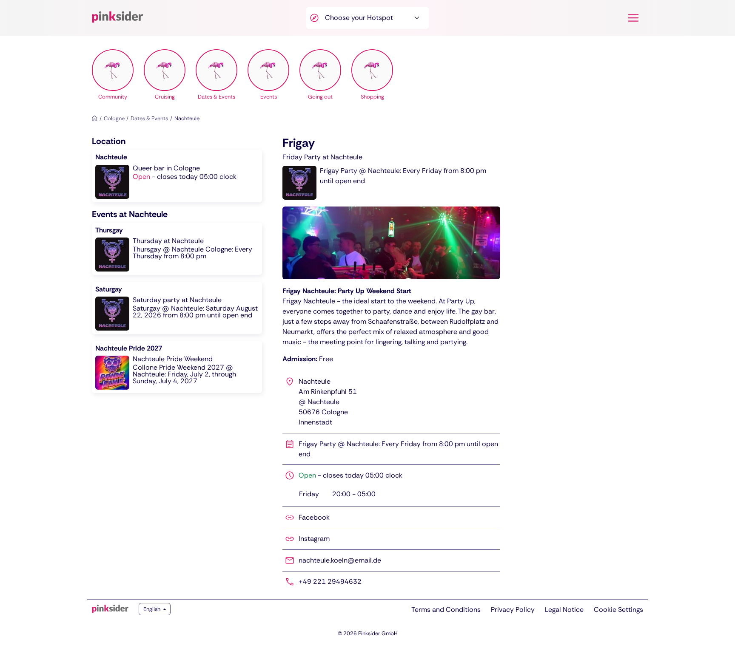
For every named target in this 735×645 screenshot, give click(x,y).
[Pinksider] (110, 609)
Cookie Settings (618, 609)
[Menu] (633, 17)
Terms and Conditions (446, 609)
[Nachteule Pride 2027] (177, 367)
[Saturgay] (177, 308)
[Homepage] (94, 118)
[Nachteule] (177, 176)
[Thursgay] (177, 249)
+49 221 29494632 (330, 581)
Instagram (314, 538)
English (152, 609)
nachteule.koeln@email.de (340, 560)
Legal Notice (564, 609)
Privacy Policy (513, 609)
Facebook (314, 517)
